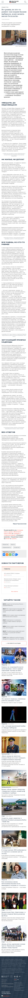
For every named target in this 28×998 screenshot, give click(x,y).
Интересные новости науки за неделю (14, 700)
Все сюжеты (14, 591)
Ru (15, 979)
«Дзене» (14, 538)
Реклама (4, 981)
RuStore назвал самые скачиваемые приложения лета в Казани (14, 615)
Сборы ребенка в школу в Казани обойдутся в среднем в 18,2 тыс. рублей (13, 638)
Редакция (4, 980)
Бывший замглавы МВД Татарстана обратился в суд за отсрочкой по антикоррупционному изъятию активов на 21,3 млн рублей (13, 761)
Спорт (3, 816)
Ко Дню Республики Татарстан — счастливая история (14, 885)
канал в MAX (8, 533)
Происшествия (6, 754)
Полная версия (6, 992)
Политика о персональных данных (7, 986)
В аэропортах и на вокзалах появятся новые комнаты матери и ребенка (12, 621)
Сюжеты (7, 569)
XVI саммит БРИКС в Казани (12, 574)
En (18, 979)
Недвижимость (7, 547)
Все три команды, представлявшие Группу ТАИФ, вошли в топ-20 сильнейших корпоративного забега (13, 948)
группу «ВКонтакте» (14, 532)
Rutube (8, 538)
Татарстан (16, 547)
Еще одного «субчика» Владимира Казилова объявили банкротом (13, 792)
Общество (5, 7)
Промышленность (6, 787)
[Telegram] (13, 554)
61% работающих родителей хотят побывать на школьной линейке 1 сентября (13, 632)
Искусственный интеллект (11, 586)
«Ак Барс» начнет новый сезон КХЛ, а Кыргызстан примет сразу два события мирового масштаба (13, 671)
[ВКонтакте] (4, 554)
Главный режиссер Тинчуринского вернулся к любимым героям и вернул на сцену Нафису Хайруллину (14, 729)
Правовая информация (7, 983)
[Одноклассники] (7, 554)
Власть (13, 544)
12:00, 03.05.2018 (5, 19)
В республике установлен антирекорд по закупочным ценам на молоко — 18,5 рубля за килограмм (14, 854)
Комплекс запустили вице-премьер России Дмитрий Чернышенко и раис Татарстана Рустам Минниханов (13, 916)
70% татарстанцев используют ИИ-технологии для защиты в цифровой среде (14, 610)
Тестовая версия (6, 993)
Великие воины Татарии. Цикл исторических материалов (12, 580)
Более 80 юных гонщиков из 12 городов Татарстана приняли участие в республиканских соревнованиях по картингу (14, 822)
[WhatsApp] (10, 554)
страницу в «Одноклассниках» (12, 534)
